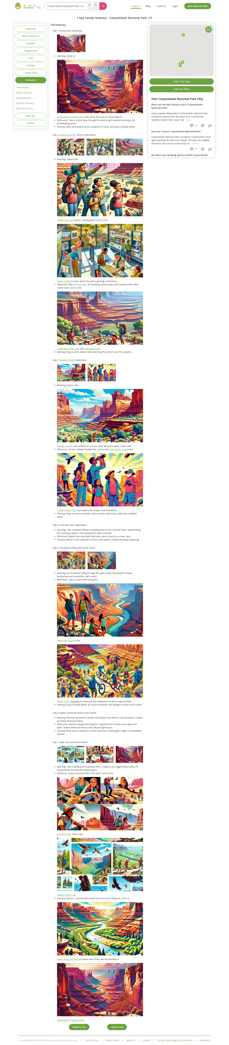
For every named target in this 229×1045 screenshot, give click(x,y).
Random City (79, 1026)
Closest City (117, 1026)
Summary (31, 28)
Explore (136, 6)
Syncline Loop (64, 834)
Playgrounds (30, 50)
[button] (89, 6)
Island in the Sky (68, 134)
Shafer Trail (63, 701)
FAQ (31, 58)
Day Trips (31, 115)
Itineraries (31, 80)
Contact (146, 1040)
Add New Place (181, 89)
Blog (148, 6)
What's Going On (30, 36)
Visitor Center (64, 281)
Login (175, 6)
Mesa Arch (81, 284)
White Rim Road (65, 640)
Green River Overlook (68, 959)
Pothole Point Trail (66, 510)
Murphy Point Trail (66, 895)
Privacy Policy (112, 1040)
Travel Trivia (31, 72)
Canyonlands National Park (70, 116)
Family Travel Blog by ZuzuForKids (174, 1040)
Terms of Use (91, 1040)
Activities (30, 43)
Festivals (30, 65)
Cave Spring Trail (117, 449)
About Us (130, 1040)
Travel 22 (161, 6)
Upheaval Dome (92, 348)
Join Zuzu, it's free (197, 6)
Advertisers (204, 1040)
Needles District (68, 360)
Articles (30, 123)
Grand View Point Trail (68, 348)
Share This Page (181, 81)
